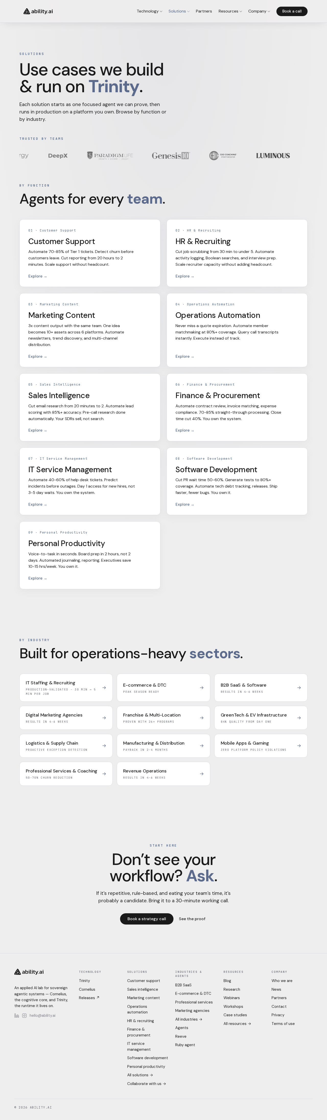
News (276, 989)
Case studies (235, 1015)
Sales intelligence (142, 989)
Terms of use (283, 1023)
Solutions (177, 11)
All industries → (188, 1019)
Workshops (233, 1006)
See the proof (192, 918)
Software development (147, 1057)
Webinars (232, 997)
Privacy (278, 1015)
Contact (279, 1006)
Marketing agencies (192, 1010)
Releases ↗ (89, 997)
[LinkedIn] (16, 1015)
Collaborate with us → (146, 1083)
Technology (148, 11)
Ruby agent (185, 1044)
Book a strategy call (146, 918)
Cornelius (87, 989)
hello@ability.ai (42, 1015)
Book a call (292, 11)
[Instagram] (24, 1015)
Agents (181, 1027)
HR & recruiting (140, 1020)
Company (257, 11)
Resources (228, 11)
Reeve (180, 1036)
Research (232, 989)
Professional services (194, 1002)
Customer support (143, 980)
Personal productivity (146, 1066)
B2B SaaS (183, 985)
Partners (204, 11)
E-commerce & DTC (193, 993)
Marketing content (143, 997)
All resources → (237, 1023)
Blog (227, 980)
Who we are (282, 980)
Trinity (84, 980)
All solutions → (140, 1075)
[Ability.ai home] (38, 11)
